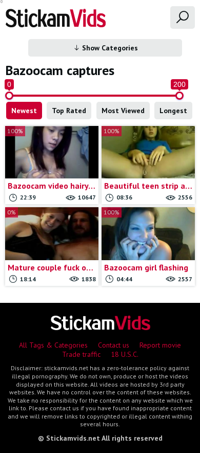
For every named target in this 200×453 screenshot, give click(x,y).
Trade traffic (81, 354)
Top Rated (69, 110)
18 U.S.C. (124, 354)
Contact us (113, 345)
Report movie (160, 345)
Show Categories (109, 47)
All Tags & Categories (53, 345)
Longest (173, 110)
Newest (24, 110)
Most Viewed (123, 110)
